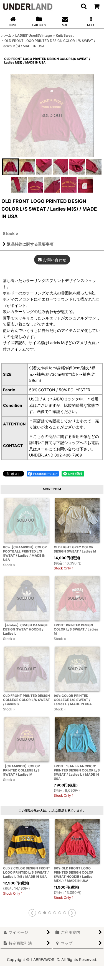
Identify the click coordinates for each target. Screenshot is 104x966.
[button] (83, 6)
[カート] (96, 6)
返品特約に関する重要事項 (30, 244)
